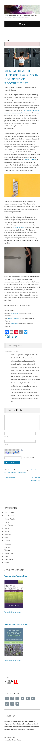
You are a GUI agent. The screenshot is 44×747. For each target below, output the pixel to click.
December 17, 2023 (22, 88)
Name (6, 436)
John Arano (14, 313)
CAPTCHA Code (28, 458)
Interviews (7, 534)
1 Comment (32, 88)
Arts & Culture (9, 512)
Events (6, 522)
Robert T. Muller (9, 88)
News (6, 537)
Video (6, 556)
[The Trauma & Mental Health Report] (22, 11)
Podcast (7, 541)
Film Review (8, 525)
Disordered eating (19, 227)
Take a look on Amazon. (12, 612)
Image (6, 528)
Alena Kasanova (30, 160)
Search (6, 41)
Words (6, 563)
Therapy (13, 90)
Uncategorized (9, 553)
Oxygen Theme (16, 740)
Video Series (8, 559)
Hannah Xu (14, 323)
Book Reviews (9, 516)
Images (6, 531)
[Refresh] (22, 450)
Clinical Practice (9, 519)
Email (6, 444)
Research (7, 90)
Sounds (7, 547)
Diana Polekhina (13, 318)
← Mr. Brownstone (9, 478)
